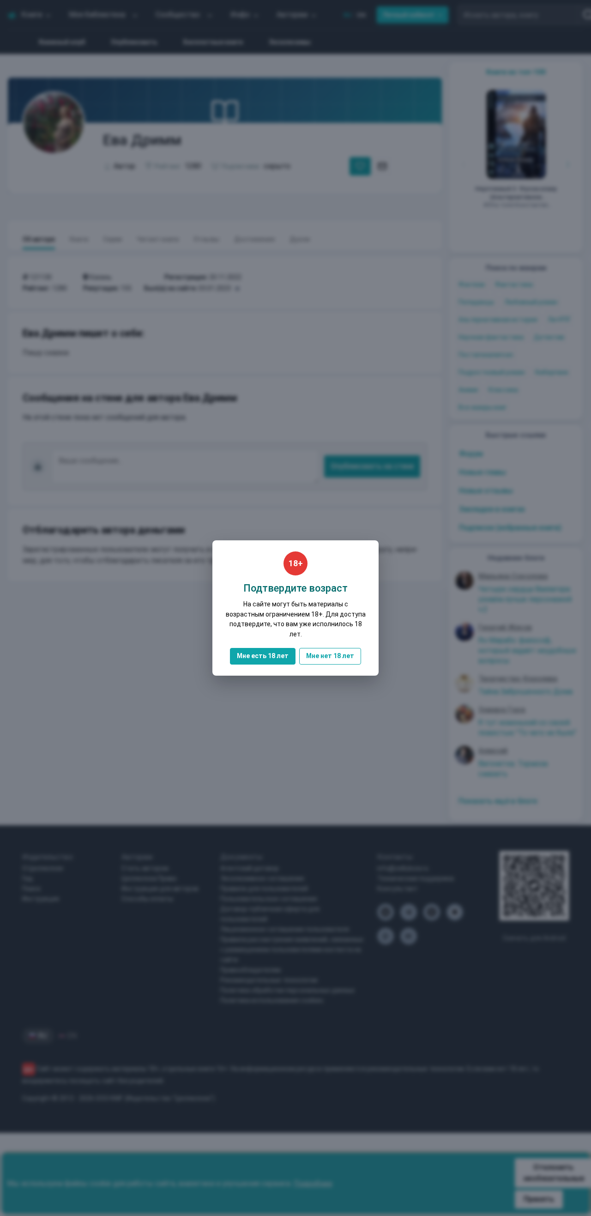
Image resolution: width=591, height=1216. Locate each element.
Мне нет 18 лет (330, 655)
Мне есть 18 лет (263, 655)
